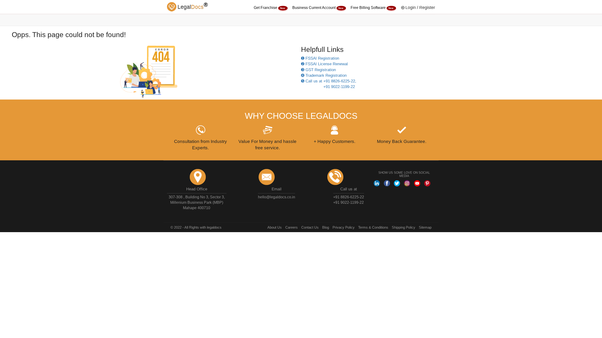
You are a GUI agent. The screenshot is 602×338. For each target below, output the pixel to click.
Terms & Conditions (373, 227)
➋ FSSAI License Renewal (324, 64)
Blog (325, 227)
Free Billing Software (369, 8)
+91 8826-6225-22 (348, 197)
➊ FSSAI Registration (320, 58)
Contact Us (310, 227)
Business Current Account (314, 8)
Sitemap (425, 227)
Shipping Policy (403, 227)
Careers (291, 227)
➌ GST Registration (318, 70)
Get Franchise (266, 8)
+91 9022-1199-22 (348, 202)
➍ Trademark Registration (324, 75)
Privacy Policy (344, 227)
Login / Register (420, 7)
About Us (274, 227)
